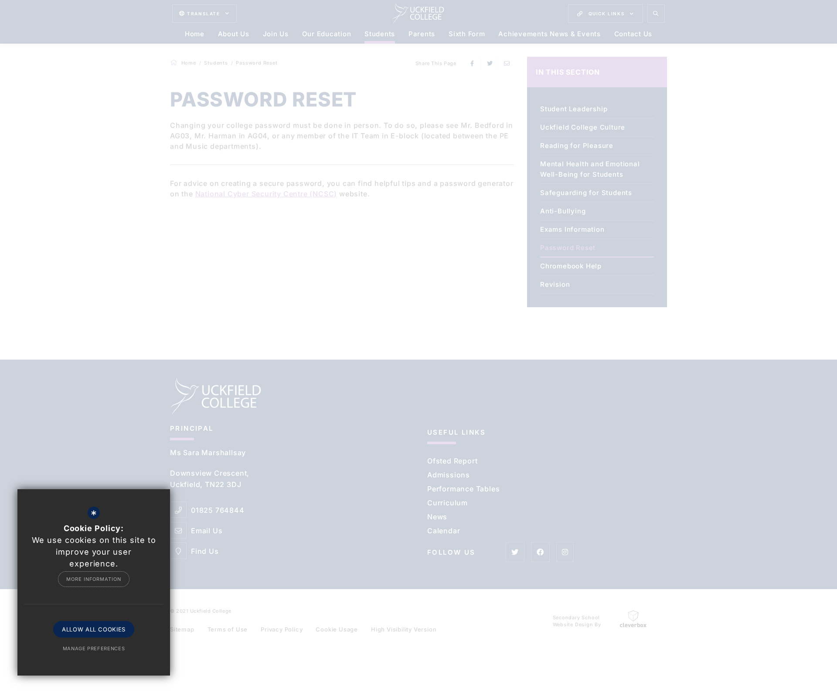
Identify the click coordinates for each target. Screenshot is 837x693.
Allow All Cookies (94, 629)
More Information (93, 579)
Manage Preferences (94, 648)
